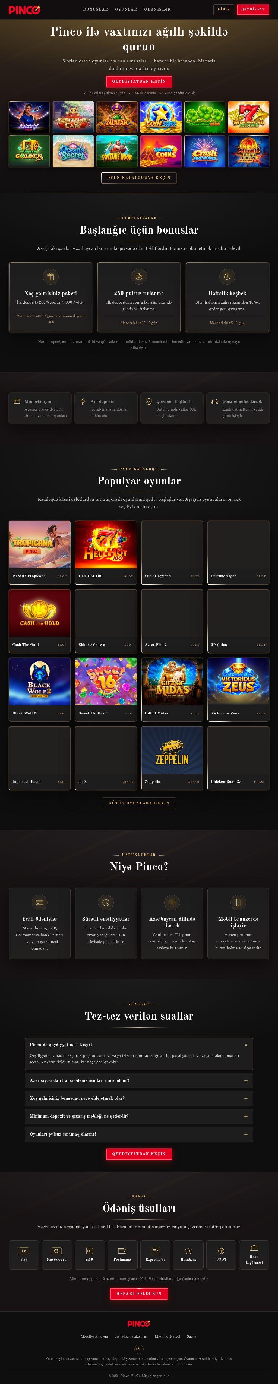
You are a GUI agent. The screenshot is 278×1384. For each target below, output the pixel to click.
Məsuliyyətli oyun (94, 1336)
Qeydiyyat (253, 9)
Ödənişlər (157, 9)
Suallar (192, 1336)
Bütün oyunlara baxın (139, 803)
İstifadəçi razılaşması (131, 1336)
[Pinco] (25, 10)
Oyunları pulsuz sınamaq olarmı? (63, 1134)
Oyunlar (126, 9)
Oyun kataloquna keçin (138, 178)
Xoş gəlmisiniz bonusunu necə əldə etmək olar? (77, 1098)
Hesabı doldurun (139, 1294)
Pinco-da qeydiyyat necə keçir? (61, 1045)
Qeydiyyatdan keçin (139, 81)
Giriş (223, 9)
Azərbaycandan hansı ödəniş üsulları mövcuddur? (79, 1080)
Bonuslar (95, 9)
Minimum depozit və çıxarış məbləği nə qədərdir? (79, 1116)
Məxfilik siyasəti (167, 1336)
